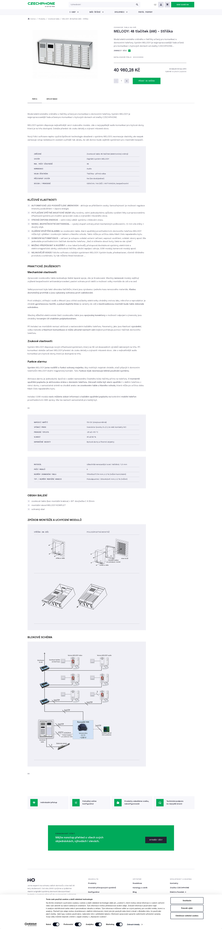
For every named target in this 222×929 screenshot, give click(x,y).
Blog (135, 892)
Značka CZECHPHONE (179, 888)
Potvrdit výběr (187, 908)
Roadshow (137, 883)
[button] (155, 4)
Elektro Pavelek (177, 892)
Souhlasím (187, 901)
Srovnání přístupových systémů (102, 888)
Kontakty (174, 883)
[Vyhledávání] (137, 4)
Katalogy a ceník (140, 888)
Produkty (92, 883)
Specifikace (52, 99)
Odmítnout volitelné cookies (187, 916)
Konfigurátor (93, 892)
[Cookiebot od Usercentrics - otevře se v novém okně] (31, 924)
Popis (34, 99)
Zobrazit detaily (133, 924)
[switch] (78, 924)
